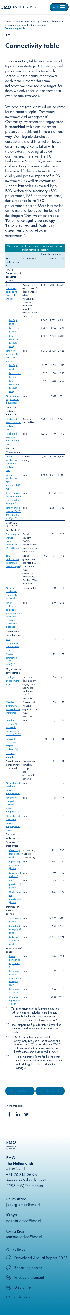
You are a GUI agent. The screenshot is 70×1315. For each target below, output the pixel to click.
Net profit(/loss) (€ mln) (15, 884)
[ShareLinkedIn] (18, 1114)
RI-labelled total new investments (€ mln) (13, 439)
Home (8, 21)
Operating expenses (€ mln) (14, 865)
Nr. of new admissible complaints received (11, 593)
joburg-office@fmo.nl (23, 1204)
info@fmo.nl (15, 1169)
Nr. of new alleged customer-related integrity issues (13, 804)
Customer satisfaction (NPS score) (11, 659)
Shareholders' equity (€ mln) (15, 929)
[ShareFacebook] (9, 1114)
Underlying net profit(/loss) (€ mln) (15, 897)
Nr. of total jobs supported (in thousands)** (13, 399)
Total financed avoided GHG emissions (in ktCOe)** (13, 513)
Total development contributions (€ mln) (12, 644)
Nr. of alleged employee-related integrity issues (13, 788)
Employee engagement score (12, 680)
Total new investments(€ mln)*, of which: (13, 356)
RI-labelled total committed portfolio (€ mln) (13, 424)
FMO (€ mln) (13, 321)
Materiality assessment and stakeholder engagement (34, 23)
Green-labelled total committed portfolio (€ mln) (12, 463)
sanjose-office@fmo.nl (24, 1236)
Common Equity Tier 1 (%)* (14, 1000)
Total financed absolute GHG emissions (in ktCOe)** (13, 498)
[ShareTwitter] (27, 1114)
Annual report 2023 (26, 21)
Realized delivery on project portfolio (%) (12, 744)
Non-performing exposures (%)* (14, 961)
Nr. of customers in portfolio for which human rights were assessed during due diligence (13, 614)
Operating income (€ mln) (14, 853)
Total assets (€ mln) (14, 919)
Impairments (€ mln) (15, 874)
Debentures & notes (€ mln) (15, 940)
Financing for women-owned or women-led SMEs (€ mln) (13, 541)
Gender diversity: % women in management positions (12, 727)
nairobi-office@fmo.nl (23, 1220)
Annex (44, 21)
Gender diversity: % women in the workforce (13, 707)
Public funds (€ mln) (15, 329)
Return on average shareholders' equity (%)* (15, 977)
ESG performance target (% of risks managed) (13, 561)
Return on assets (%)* (15, 990)
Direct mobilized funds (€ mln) (14, 341)
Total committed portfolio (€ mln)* (11, 290)
